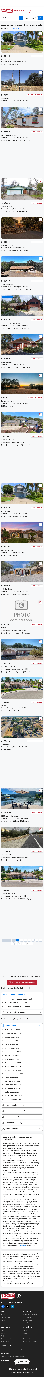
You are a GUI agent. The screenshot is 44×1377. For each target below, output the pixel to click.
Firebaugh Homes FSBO (13, 1085)
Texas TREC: (6, 1346)
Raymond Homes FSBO (12, 1070)
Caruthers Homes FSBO (13, 1096)
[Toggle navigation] (41, 11)
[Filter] (40, 18)
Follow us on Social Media (11, 1302)
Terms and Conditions (30, 1314)
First (13, 940)
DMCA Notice (27, 1320)
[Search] (21, 18)
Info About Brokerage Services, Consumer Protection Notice (21, 1349)
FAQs (3, 1336)
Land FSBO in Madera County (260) (17, 1006)
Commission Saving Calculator (23, 982)
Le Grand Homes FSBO (12, 1052)
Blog (2, 1330)
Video (25, 1336)
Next (28, 944)
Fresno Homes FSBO (11, 1045)
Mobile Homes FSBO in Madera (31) (17, 1003)
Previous (7, 940)
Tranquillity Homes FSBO (13, 1067)
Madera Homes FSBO (12, 1030)
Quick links (27, 1327)
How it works (5, 1341)
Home (3, 1314)
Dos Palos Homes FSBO (12, 1099)
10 (19, 944)
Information (6, 1327)
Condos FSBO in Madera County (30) (18, 999)
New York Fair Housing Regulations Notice (15, 1356)
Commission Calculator (9, 1339)
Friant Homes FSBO (11, 1041)
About (3, 1333)
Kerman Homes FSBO (12, 1037)
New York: (5, 1353)
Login (25, 1330)
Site (2, 1311)
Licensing (26, 1323)
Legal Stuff (27, 1311)
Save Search (16, 28)
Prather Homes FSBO (12, 1088)
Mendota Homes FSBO (12, 1063)
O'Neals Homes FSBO (12, 1056)
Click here (22, 1246)
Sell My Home (5, 1317)
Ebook (25, 1333)
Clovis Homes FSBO (11, 1059)
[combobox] (31, 18)
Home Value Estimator (30, 1341)
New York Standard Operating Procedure (15, 1364)
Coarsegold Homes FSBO (13, 1074)
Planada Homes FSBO (12, 1081)
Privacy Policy (27, 1317)
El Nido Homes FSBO (11, 1077)
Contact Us (26, 1339)
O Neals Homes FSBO (12, 1048)
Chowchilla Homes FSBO (13, 1034)
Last (24, 944)
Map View (23, 1362)
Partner (3, 1320)
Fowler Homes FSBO (11, 1092)
